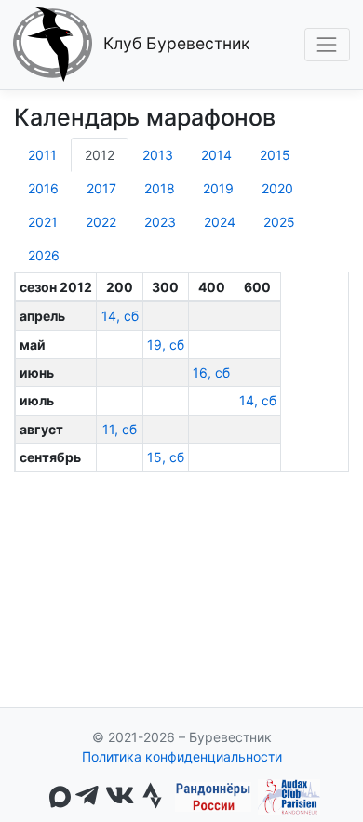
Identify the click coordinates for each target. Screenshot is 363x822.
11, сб (119, 429)
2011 (42, 155)
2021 (43, 222)
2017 (101, 188)
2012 (99, 155)
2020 (277, 188)
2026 (44, 255)
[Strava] (152, 796)
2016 (43, 188)
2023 (160, 222)
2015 (275, 155)
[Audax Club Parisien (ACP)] (289, 797)
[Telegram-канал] (87, 796)
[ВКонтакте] (119, 796)
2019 (218, 188)
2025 (279, 222)
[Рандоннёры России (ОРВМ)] (213, 797)
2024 (219, 222)
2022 (101, 222)
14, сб (120, 316)
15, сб (165, 457)
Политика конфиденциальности (182, 756)
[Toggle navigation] (327, 44)
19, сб (165, 344)
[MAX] (60, 797)
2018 (159, 188)
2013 (157, 155)
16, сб (211, 372)
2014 (216, 155)
